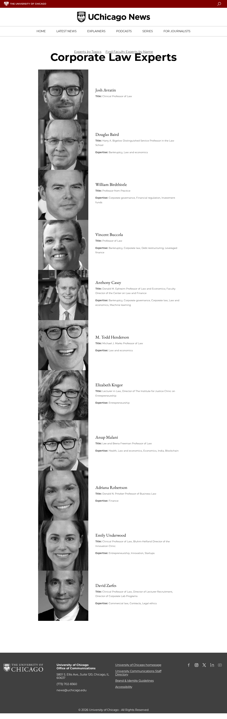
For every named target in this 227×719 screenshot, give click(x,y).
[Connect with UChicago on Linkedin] (212, 665)
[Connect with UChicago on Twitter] (204, 665)
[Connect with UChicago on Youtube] (219, 665)
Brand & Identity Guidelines (134, 680)
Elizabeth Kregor (109, 385)
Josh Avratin (105, 90)
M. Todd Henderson (112, 337)
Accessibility (123, 687)
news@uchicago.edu (72, 690)
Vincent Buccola (109, 234)
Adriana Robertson (111, 487)
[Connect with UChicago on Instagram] (196, 665)
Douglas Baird (107, 134)
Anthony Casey (108, 282)
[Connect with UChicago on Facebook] (189, 665)
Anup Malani (106, 437)
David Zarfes (105, 585)
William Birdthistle (111, 184)
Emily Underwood (110, 535)
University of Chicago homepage (138, 665)
